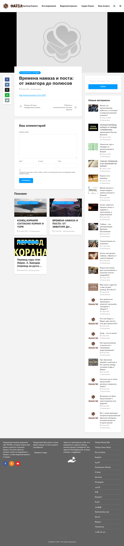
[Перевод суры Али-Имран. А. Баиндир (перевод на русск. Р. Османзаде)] (30, 247)
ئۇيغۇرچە (98, 507)
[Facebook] (5, 463)
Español (98, 497)
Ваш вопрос (104, 6)
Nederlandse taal (102, 512)
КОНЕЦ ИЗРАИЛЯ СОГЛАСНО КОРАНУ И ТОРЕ (30, 223)
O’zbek (98, 472)
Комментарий (24, 132)
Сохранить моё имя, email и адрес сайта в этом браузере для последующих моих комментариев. (47, 173)
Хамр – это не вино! (108, 333)
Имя (21, 161)
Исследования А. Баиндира (29, 72)
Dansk (97, 517)
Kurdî (97, 502)
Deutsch (98, 477)
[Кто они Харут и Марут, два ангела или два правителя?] (93, 321)
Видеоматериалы (68, 6)
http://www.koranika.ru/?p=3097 (32, 95)
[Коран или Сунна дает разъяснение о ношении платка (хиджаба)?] (93, 270)
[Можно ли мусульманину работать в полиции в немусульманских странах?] (93, 108)
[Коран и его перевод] (93, 178)
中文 (96, 492)
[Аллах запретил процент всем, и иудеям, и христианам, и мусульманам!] (93, 207)
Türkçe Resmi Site (102, 442)
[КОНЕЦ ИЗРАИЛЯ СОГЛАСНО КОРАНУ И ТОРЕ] (30, 207)
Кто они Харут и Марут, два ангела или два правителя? (108, 321)
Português (99, 482)
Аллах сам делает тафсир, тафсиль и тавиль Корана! (108, 255)
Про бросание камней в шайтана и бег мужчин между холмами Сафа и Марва (108, 364)
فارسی (97, 487)
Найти (103, 87)
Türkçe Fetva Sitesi (103, 447)
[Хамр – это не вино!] (93, 335)
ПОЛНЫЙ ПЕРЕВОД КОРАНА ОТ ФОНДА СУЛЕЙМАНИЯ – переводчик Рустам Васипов (108, 130)
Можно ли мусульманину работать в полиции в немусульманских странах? (108, 110)
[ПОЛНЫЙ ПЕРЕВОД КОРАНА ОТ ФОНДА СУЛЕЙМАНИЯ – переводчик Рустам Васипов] (93, 127)
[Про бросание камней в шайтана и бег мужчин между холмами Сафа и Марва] (93, 362)
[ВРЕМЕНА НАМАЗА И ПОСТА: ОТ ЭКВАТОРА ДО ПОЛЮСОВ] (66, 207)
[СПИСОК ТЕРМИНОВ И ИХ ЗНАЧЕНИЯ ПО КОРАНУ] (93, 164)
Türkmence (99, 527)
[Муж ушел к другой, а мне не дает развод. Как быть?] (93, 287)
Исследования (49, 6)
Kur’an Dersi (100, 452)
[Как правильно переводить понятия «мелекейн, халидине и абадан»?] (93, 302)
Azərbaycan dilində (103, 467)
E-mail (41, 161)
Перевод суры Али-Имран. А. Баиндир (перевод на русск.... (29, 262)
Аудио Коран (87, 6)
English (98, 457)
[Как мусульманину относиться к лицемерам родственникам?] (93, 345)
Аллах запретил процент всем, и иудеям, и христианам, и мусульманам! (107, 209)
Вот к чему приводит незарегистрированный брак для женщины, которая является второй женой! (110, 418)
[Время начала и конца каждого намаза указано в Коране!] (93, 190)
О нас (15, 6)
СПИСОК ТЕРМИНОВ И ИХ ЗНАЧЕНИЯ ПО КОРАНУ (108, 163)
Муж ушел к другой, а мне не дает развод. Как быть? (108, 287)
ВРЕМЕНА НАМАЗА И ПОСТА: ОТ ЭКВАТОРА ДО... (65, 223)
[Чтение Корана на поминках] (93, 243)
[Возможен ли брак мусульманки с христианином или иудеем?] (93, 398)
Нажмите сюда (40, 453)
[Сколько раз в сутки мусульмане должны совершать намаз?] (93, 381)
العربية (97, 462)
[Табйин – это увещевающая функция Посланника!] (93, 226)
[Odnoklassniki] (11, 463)
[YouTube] (17, 463)
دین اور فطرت (100, 532)
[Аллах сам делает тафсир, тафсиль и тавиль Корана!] (93, 256)
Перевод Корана (30, 6)
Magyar (98, 522)
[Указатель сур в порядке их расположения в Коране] (93, 147)
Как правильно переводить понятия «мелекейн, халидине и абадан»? (108, 304)
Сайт (59, 161)
